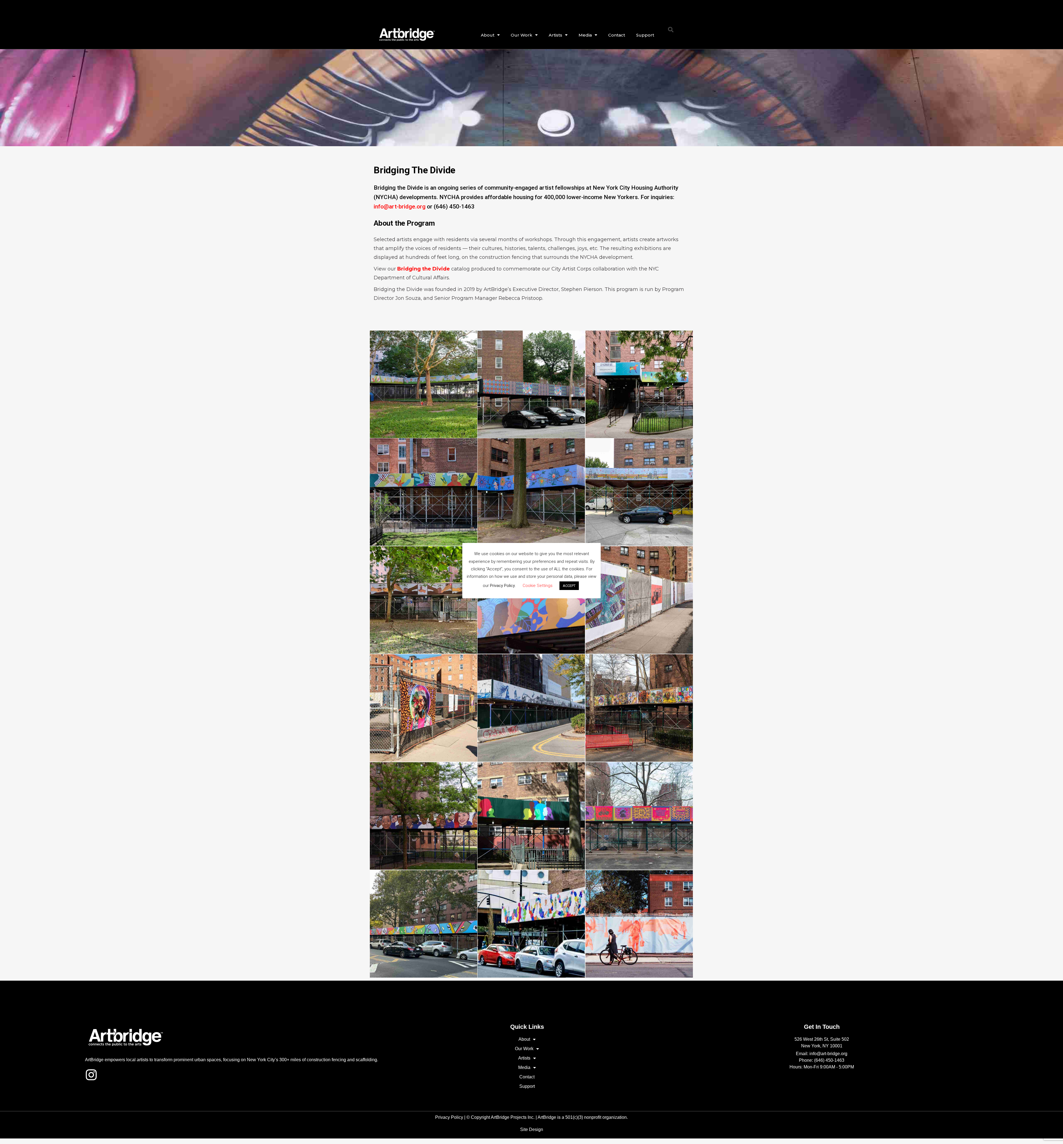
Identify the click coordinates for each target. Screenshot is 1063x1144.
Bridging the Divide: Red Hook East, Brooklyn (531, 706)
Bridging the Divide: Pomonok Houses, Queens (531, 490)
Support (645, 35)
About (487, 35)
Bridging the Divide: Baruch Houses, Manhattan (639, 598)
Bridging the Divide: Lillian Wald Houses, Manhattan (423, 598)
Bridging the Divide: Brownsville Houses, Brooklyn (531, 814)
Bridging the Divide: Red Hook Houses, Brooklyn (639, 922)
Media (585, 35)
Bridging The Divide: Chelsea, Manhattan (531, 922)
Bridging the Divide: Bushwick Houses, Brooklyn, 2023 (424, 382)
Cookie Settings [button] (538, 585)
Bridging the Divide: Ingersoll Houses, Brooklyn (639, 706)
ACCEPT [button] (569, 586)
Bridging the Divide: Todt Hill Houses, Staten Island (531, 382)
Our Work (521, 35)
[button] (670, 29)
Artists (555, 35)
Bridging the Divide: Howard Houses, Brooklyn (423, 814)
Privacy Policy (449, 1117)
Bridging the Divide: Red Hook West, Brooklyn (423, 706)
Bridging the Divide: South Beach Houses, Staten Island (639, 382)
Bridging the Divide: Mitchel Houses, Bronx (639, 814)
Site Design (531, 1129)
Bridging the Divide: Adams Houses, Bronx (423, 922)
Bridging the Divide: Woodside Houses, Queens (424, 490)
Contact (616, 35)
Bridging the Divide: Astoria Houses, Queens (639, 490)
